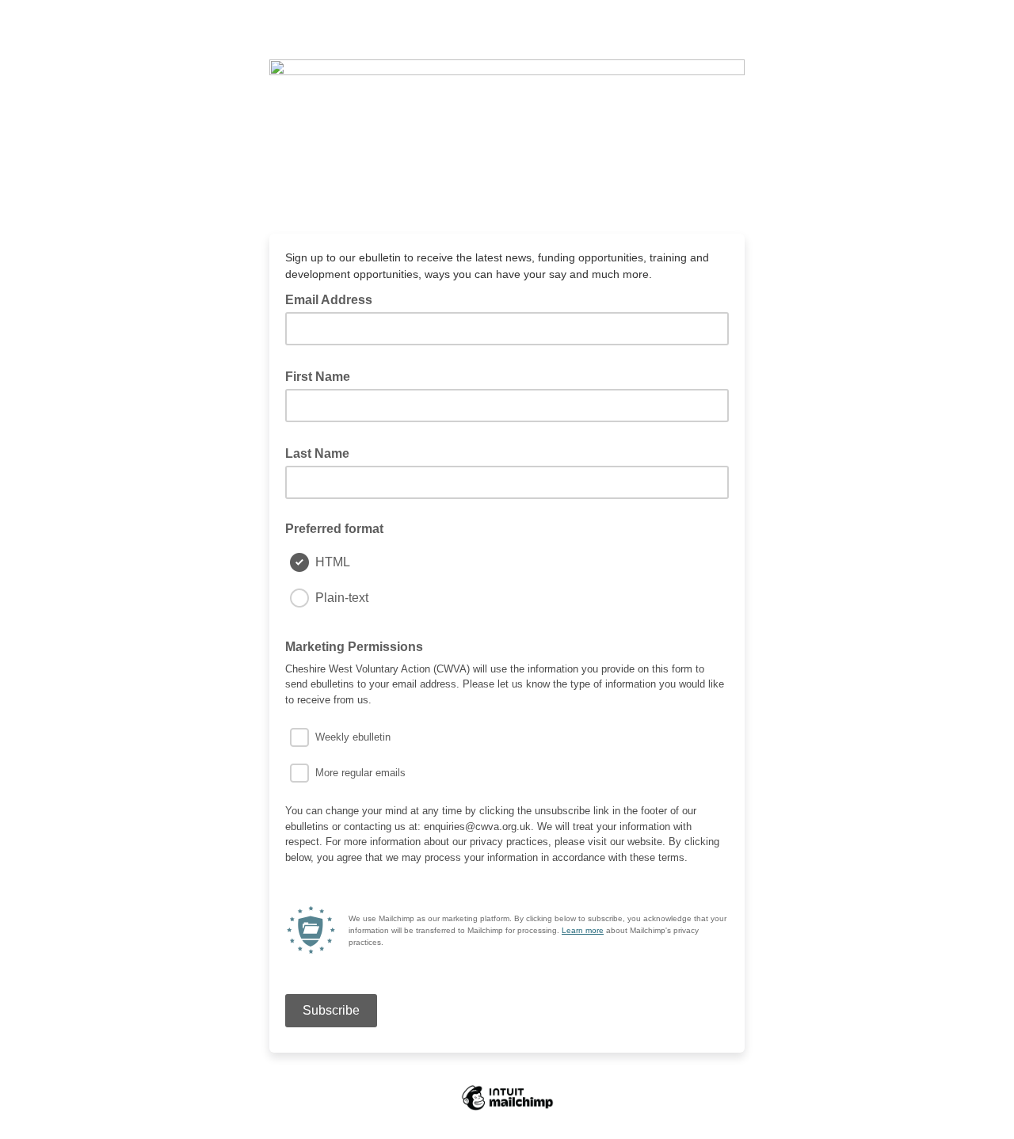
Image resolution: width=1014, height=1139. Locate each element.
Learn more (583, 930)
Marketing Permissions (354, 646)
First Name (322, 375)
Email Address (333, 298)
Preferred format (334, 528)
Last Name (322, 452)
